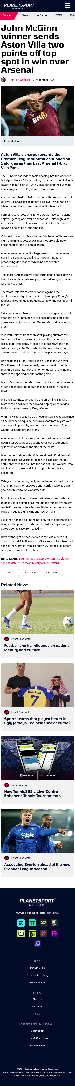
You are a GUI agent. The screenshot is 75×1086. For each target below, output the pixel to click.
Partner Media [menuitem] (37, 968)
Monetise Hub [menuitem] (37, 982)
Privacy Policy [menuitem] (37, 1045)
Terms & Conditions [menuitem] (37, 1038)
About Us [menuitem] (37, 999)
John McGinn (53, 572)
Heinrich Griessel (19, 79)
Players (58, 15)
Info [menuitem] (37, 992)
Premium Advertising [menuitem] (37, 975)
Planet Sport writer (21, 639)
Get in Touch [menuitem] (37, 1031)
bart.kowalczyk (19, 785)
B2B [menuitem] (37, 961)
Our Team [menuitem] (37, 1006)
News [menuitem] (37, 1014)
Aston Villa (11, 572)
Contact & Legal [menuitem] (37, 1024)
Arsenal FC (31, 572)
